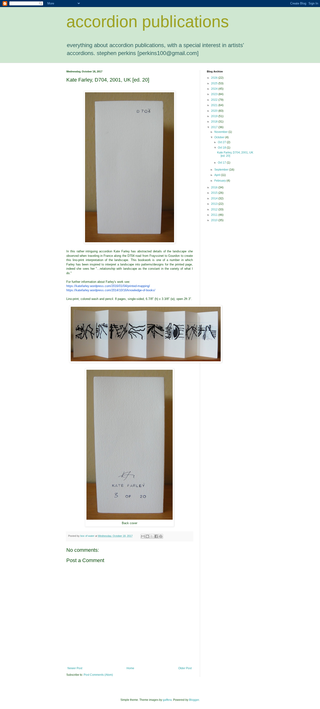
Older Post (185, 668)
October (219, 137)
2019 (214, 116)
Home (130, 668)
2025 (214, 83)
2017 (214, 127)
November (221, 132)
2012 (214, 209)
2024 (214, 88)
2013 (214, 203)
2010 (214, 220)
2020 (214, 110)
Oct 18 (222, 147)
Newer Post (74, 668)
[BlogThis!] (147, 536)
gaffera (167, 700)
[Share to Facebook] (156, 536)
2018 (214, 121)
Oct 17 (222, 162)
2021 (214, 105)
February (220, 180)
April (217, 175)
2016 (214, 187)
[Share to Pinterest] (160, 536)
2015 (214, 192)
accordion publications (147, 21)
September (221, 169)
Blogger (194, 700)
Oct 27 (222, 142)
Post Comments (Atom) (98, 674)
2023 (214, 94)
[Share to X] (151, 536)
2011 (214, 214)
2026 (214, 77)
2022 (214, 99)
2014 (214, 198)
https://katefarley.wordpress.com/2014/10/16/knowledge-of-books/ (110, 290)
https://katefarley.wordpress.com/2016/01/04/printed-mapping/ (108, 286)
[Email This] (143, 536)
